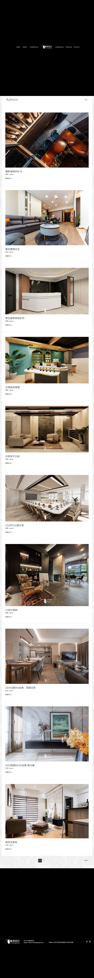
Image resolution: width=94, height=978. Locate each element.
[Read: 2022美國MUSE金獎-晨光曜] (47, 734)
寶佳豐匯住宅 (12, 249)
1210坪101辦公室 (14, 525)
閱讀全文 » (8, 178)
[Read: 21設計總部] (47, 575)
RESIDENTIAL (34, 47)
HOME (18, 47)
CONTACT (77, 47)
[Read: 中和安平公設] (47, 429)
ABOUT (25, 47)
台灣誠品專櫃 (12, 387)
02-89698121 (30, 940)
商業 (6, 174)
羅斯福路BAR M (13, 171)
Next (87, 860)
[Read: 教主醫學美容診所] (47, 291)
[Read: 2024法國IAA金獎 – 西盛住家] (47, 656)
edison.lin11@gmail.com (35, 942)
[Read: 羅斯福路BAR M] (47, 140)
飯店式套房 (11, 842)
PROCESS (69, 47)
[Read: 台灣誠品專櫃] (47, 360)
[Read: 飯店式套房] (47, 811)
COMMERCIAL (59, 47)
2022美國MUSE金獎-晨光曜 (20, 765)
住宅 (6, 252)
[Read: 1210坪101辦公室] (47, 498)
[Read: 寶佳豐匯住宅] (47, 217)
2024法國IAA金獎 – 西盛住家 (20, 687)
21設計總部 (11, 610)
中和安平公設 (12, 456)
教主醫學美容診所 (14, 318)
